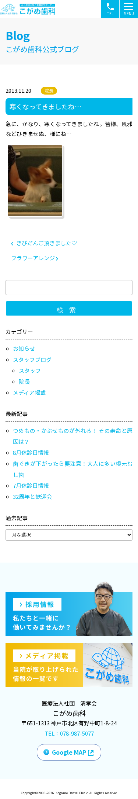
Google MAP (69, 752)
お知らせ (24, 348)
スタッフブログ (32, 359)
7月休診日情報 (31, 485)
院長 (49, 90)
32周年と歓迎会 (32, 496)
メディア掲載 (29, 392)
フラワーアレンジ (33, 258)
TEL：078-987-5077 (69, 733)
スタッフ (30, 370)
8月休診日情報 (31, 452)
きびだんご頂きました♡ (46, 243)
